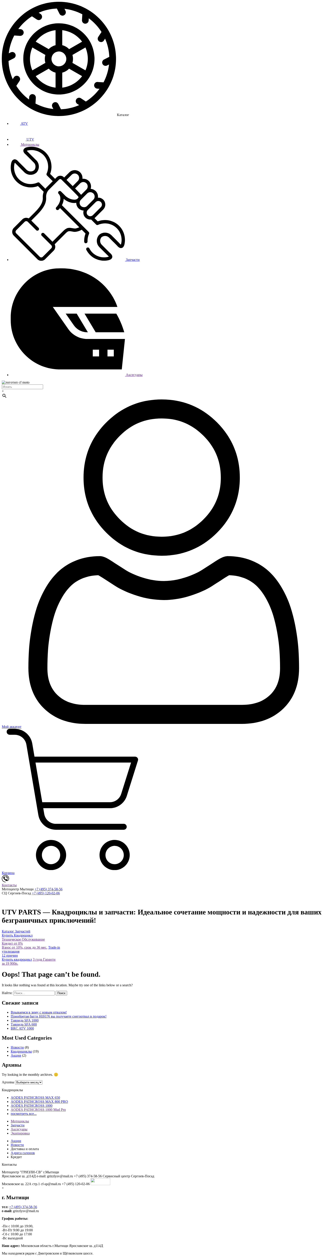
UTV (30, 139)
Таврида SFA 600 (24, 1024)
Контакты (9, 885)
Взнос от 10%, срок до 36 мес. (24, 945)
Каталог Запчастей (16, 931)
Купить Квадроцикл (17, 935)
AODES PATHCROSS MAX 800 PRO (39, 1101)
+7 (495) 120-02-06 (46, 893)
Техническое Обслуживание (23, 939)
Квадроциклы (21, 1051)
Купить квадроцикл (17, 957)
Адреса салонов (23, 1153)
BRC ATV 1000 (22, 1028)
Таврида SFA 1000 (25, 1020)
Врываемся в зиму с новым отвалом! (39, 1012)
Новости (17, 1047)
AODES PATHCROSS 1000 (31, 1105)
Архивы (8, 1082)
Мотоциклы (29, 144)
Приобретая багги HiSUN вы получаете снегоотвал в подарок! (58, 1016)
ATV (24, 123)
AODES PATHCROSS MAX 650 (35, 1097)
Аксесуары (134, 375)
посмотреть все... (24, 1114)
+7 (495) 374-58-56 (48, 889)
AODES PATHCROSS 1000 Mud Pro (38, 1109)
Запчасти (132, 260)
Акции (16, 1055)
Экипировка (20, 1133)
